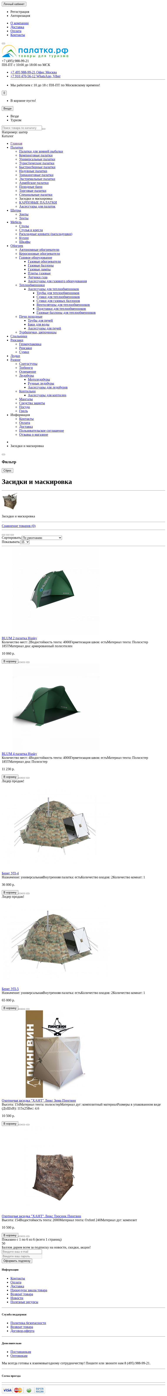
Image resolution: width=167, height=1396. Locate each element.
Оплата (15, 31)
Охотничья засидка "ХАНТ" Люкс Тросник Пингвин (41, 1216)
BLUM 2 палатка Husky (19, 638)
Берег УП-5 (10, 989)
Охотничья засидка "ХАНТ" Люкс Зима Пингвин (39, 1100)
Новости (16, 1298)
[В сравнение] (28, 662)
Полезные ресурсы (24, 1302)
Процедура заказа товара (28, 1290)
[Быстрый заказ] (20, 662)
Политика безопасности (28, 1323)
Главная (16, 143)
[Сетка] (3, 535)
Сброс (7, 470)
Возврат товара (21, 1294)
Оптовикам (18, 1356)
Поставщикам (20, 1352)
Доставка (17, 27)
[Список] (8, 535)
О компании (19, 23)
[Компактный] (12, 535)
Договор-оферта (22, 1331)
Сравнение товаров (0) (18, 526)
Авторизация (20, 15)
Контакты (17, 35)
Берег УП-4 (10, 873)
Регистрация (19, 12)
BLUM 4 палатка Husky (19, 754)
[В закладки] (23, 662)
